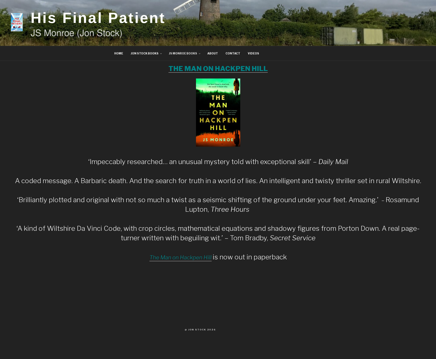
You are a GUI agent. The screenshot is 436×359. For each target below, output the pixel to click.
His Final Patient (98, 18)
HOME (118, 53)
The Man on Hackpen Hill (180, 257)
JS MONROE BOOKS (183, 53)
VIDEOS (253, 53)
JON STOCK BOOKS (145, 53)
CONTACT (232, 53)
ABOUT (212, 53)
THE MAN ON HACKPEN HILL (218, 68)
